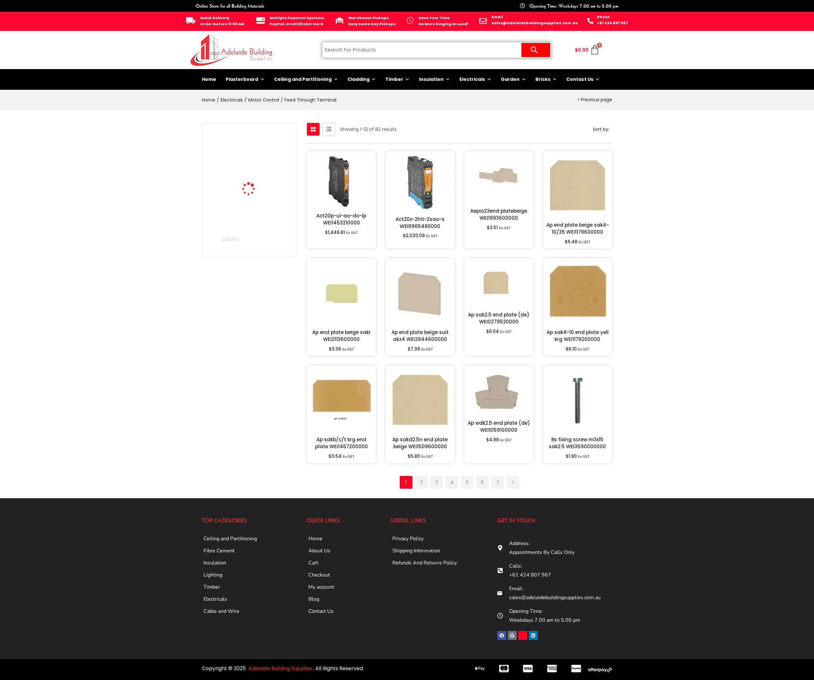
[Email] (483, 21)
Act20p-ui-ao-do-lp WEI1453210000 (341, 219)
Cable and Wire (221, 611)
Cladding (358, 79)
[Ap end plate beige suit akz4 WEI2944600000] (420, 292)
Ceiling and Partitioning (303, 79)
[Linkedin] (533, 635)
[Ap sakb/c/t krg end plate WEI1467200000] (341, 400)
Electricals (472, 79)
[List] (328, 129)
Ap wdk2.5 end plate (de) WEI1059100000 (499, 426)
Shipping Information (416, 550)
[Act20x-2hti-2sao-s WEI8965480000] (420, 182)
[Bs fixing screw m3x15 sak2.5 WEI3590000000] (577, 400)
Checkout (319, 574)
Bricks (542, 79)
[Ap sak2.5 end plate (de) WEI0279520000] (498, 284)
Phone (603, 16)
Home (209, 79)
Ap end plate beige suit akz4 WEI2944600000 (420, 336)
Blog (313, 599)
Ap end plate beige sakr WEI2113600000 (341, 336)
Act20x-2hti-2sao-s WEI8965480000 (420, 223)
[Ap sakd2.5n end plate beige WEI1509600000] (420, 400)
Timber (394, 79)
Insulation (431, 79)
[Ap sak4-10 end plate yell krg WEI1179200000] (577, 292)
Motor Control (263, 100)
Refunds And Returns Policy (424, 562)
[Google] (512, 635)
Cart (313, 562)
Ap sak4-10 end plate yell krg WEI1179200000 (578, 336)
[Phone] (590, 21)
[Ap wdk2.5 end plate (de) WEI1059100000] (498, 392)
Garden (510, 79)
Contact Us (579, 79)
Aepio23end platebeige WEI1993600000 (498, 214)
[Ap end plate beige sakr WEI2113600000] (341, 292)
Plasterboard (242, 79)
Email (497, 16)
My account (321, 587)
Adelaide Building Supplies (280, 668)
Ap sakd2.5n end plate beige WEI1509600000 (420, 443)
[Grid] (313, 129)
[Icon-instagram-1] (522, 635)
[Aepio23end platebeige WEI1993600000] (498, 178)
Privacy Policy (408, 538)
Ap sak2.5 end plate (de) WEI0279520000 (498, 318)
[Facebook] (501, 635)
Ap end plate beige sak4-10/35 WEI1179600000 (577, 228)
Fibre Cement (219, 550)
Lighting (213, 574)
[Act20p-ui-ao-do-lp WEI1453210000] (341, 181)
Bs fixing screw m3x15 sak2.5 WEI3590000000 (577, 443)
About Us (319, 550)
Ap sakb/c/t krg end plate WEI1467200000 (341, 443)
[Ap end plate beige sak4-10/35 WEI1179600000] (577, 185)
